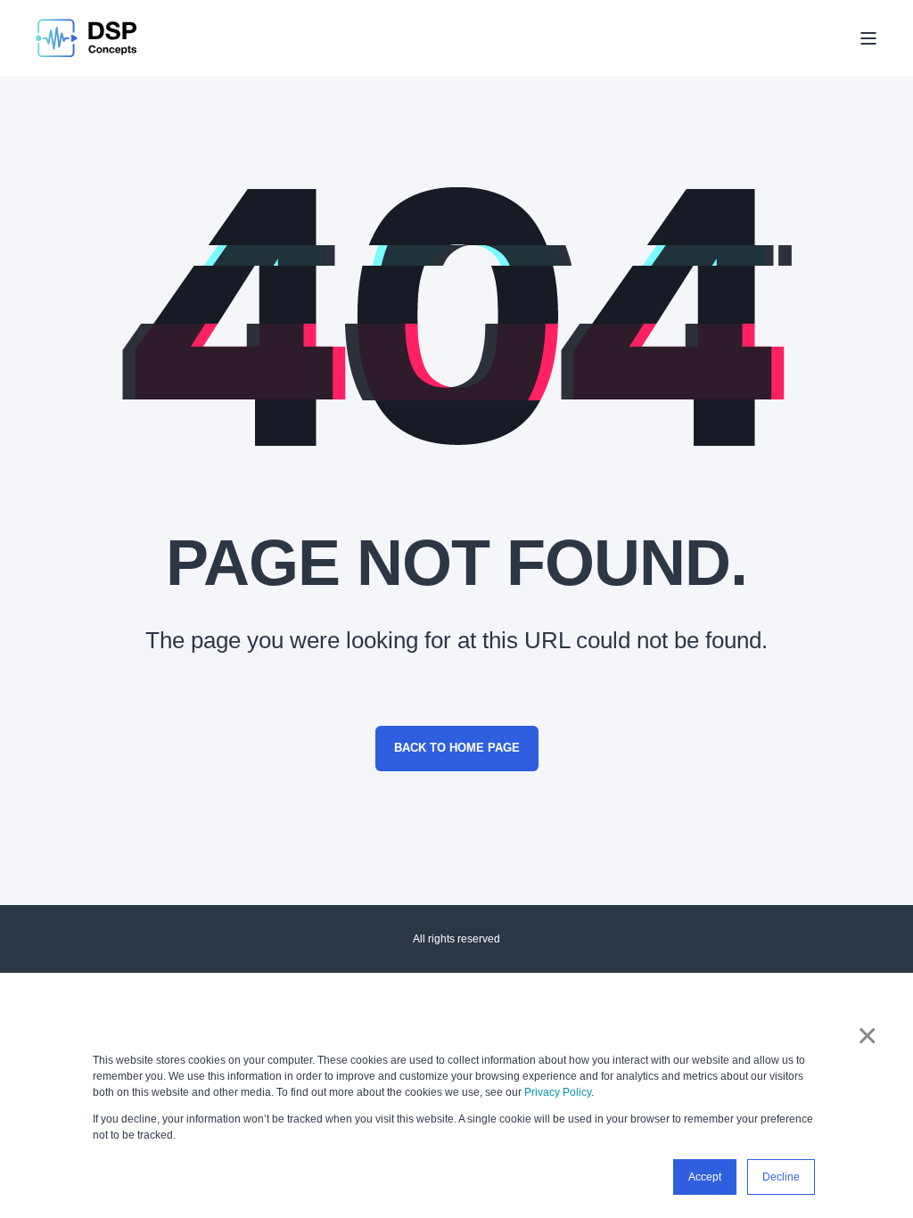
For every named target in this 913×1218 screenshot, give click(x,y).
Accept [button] (704, 1177)
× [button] (867, 1035)
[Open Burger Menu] (868, 38)
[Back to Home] (86, 38)
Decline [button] (781, 1177)
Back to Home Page (457, 747)
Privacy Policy (557, 1092)
